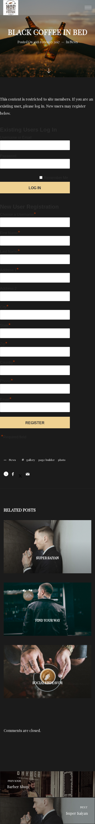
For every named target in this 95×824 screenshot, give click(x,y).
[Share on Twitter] (20, 474)
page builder (47, 460)
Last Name (10, 250)
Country (7, 361)
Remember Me (56, 178)
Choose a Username (18, 213)
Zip (3, 343)
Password (8, 156)
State (5, 324)
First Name (10, 232)
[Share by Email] (28, 474)
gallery (30, 460)
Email (6, 398)
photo (61, 460)
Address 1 (9, 269)
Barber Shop (18, 784)
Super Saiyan (77, 810)
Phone (6, 380)
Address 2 (8, 288)
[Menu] (88, 7)
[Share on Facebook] (13, 474)
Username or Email (16, 137)
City (4, 306)
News (74, 42)
